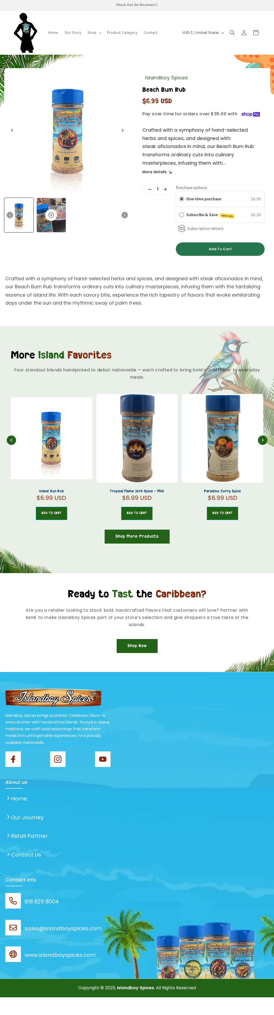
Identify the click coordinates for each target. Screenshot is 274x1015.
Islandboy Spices (166, 77)
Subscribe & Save (209, 215)
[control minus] (147, 189)
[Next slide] (122, 130)
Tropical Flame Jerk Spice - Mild (137, 491)
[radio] (181, 198)
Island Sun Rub (51, 491)
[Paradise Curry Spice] (222, 438)
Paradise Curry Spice (222, 491)
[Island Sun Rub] (51, 438)
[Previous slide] (11, 440)
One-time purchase (203, 199)
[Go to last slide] (12, 130)
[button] (94, 32)
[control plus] (167, 189)
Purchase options (191, 187)
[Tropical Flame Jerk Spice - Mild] (137, 438)
